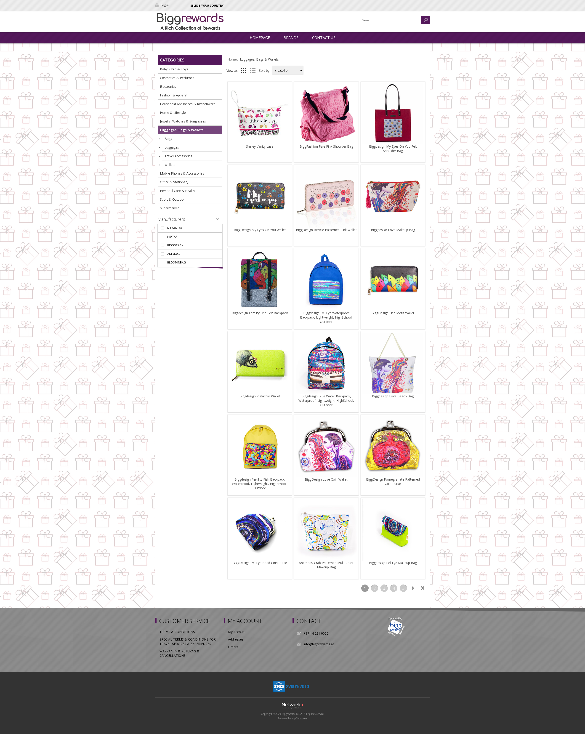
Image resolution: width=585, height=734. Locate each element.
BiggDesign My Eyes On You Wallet (260, 230)
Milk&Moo (174, 228)
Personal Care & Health (177, 191)
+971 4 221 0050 (315, 633)
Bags (168, 138)
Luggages (172, 147)
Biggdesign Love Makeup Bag (393, 230)
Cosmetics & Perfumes (177, 78)
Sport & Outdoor (172, 199)
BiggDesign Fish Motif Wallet (393, 313)
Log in (165, 5)
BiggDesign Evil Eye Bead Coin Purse (260, 563)
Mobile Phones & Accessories (182, 173)
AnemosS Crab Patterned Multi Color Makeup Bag (326, 565)
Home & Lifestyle (173, 112)
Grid (243, 70)
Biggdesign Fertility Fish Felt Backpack (260, 313)
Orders (233, 647)
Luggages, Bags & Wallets (182, 130)
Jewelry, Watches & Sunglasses (183, 121)
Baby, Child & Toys (174, 69)
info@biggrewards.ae (319, 644)
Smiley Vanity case (259, 146)
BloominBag (176, 262)
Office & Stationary (174, 182)
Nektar (172, 237)
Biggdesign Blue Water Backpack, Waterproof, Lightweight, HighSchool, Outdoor (326, 400)
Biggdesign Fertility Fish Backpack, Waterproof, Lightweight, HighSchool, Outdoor (259, 483)
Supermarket (169, 208)
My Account (237, 632)
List (252, 70)
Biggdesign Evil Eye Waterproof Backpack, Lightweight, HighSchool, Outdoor (326, 317)
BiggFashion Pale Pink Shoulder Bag (326, 146)
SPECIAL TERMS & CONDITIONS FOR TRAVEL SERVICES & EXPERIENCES (188, 641)
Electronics (168, 86)
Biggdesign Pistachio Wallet (259, 396)
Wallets (170, 164)
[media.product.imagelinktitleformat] (259, 113)
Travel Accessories (178, 156)
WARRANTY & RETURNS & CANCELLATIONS (179, 653)
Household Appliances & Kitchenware (187, 104)
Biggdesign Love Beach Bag (393, 396)
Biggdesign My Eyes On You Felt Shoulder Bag (393, 148)
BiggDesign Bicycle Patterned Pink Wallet (326, 230)
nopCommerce (299, 718)
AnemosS (173, 254)
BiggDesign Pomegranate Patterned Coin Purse (393, 481)
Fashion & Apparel (173, 95)
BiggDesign (175, 245)
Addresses (235, 639)
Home (232, 59)
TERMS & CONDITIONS (177, 632)
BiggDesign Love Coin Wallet (326, 479)
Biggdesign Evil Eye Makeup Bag (393, 563)
